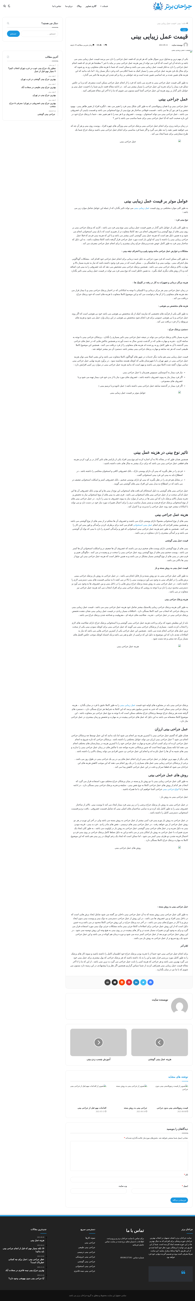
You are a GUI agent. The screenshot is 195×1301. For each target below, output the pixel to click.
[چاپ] (108, 982)
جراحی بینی (90, 1242)
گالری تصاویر (91, 6)
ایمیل (185, 1186)
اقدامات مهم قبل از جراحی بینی (92, 1108)
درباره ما (69, 6)
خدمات (105, 6)
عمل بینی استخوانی (142, 525)
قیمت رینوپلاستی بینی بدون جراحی (172, 1108)
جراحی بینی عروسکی (85, 1257)
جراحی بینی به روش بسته (135, 1108)
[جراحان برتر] (172, 6)
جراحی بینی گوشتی (86, 1261)
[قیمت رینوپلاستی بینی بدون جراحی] (170, 1094)
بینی (179, 23)
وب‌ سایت (123, 1186)
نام (186, 1174)
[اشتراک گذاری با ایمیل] (115, 982)
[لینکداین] (136, 982)
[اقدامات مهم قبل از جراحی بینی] (88, 1094)
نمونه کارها (90, 1238)
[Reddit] (122, 982)
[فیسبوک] (150, 982)
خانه (184, 23)
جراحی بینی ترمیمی (86, 1252)
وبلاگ (79, 6)
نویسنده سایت (177, 45)
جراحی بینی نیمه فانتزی (84, 1271)
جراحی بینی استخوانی (85, 1266)
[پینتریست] (129, 982)
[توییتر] (143, 982)
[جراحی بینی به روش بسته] (129, 1094)
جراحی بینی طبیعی (86, 1247)
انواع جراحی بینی (171, 789)
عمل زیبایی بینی (141, 208)
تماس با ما (56, 6)
